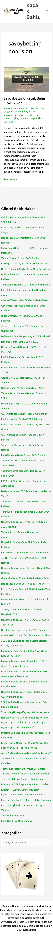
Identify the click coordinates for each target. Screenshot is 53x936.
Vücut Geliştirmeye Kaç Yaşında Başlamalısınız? (26, 712)
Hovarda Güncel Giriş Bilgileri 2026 (19, 341)
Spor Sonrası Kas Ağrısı (13, 815)
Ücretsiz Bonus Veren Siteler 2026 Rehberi (24, 630)
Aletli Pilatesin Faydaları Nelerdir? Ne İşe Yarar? (26, 753)
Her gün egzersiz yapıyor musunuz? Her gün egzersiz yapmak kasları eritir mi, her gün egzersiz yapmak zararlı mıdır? (24, 722)
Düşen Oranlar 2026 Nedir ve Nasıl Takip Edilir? (26, 269)
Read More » (10, 179)
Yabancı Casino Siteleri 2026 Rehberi (20, 258)
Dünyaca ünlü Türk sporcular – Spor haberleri (25, 784)
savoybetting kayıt (14, 115)
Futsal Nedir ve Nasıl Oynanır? (17, 821)
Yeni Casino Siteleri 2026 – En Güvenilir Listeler (26, 284)
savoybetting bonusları (16, 108)
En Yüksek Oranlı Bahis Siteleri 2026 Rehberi (25, 552)
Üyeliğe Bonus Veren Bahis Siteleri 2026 (22, 388)
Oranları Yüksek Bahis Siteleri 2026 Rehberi (24, 300)
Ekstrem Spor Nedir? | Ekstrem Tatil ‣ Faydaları (26, 800)
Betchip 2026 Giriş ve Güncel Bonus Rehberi (24, 263)
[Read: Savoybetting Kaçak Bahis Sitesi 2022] (26, 79)
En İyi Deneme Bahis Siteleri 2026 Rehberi (23, 455)
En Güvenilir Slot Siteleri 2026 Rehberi (21, 419)
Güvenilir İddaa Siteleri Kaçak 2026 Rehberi (24, 413)
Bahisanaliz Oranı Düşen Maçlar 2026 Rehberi (25, 336)
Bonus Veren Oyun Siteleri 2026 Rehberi (22, 583)
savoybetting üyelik (30, 118)
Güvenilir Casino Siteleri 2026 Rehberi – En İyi (25, 578)
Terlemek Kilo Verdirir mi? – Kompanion (22, 779)
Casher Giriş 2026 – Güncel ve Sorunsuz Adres (25, 635)
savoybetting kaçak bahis (23, 111)
